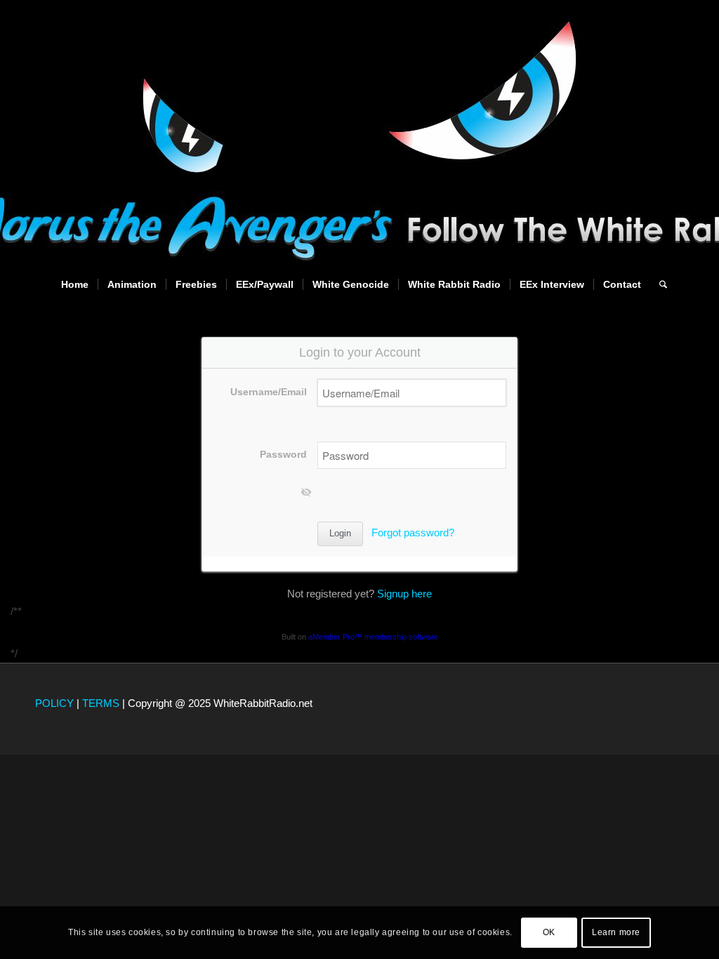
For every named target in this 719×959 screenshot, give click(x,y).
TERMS (100, 703)
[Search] (658, 284)
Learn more (616, 932)
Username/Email (268, 392)
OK (549, 932)
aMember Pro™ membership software (373, 637)
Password (283, 454)
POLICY (54, 703)
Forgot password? (412, 532)
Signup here (404, 594)
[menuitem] (75, 284)
